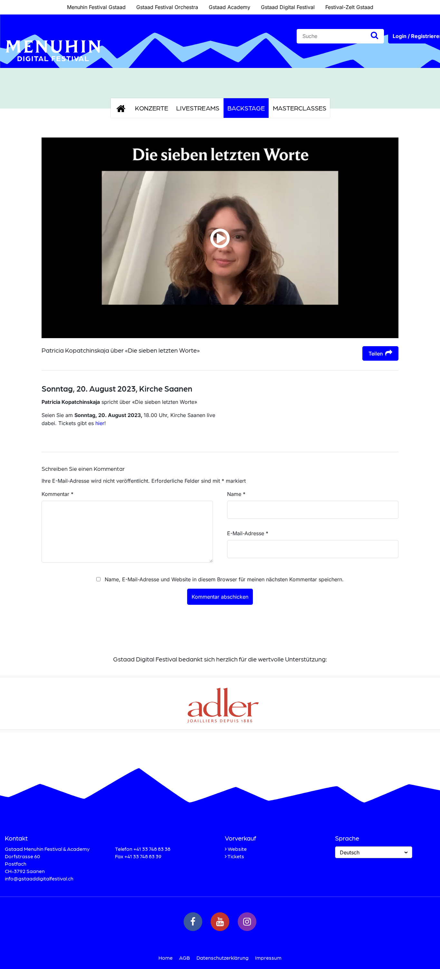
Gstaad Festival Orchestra (167, 7)
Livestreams (197, 108)
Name (236, 494)
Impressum (268, 957)
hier (99, 423)
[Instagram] (247, 921)
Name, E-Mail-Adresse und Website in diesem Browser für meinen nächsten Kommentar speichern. (224, 579)
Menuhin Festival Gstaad (96, 7)
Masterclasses (299, 108)
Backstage (246, 108)
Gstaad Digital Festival (288, 7)
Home (165, 957)
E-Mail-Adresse (247, 533)
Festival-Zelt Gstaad (349, 7)
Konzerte (151, 108)
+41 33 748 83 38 (151, 848)
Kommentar (57, 494)
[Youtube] (220, 921)
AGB (184, 957)
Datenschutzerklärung (222, 957)
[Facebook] (193, 921)
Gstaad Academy (229, 7)
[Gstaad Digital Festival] (53, 66)
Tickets (235, 856)
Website (237, 848)
